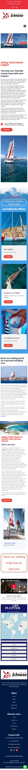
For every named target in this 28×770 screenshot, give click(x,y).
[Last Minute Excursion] (14, 309)
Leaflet (12, 638)
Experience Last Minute (12, 293)
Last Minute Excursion (11, 338)
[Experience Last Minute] (14, 264)
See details (8, 256)
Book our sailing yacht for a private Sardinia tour (12, 360)
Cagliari (3, 449)
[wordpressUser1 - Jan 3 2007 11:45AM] (7, 624)
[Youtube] (17, 7)
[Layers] (24, 615)
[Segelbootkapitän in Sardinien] (14, 539)
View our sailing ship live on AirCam (14, 563)
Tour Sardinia (8, 249)
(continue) (3, 416)
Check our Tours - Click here (14, 202)
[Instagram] (14, 7)
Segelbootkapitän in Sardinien (9, 543)
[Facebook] (12, 7)
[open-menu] (24, 26)
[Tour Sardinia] (14, 212)
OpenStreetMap (19, 638)
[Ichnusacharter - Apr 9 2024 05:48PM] (20, 625)
